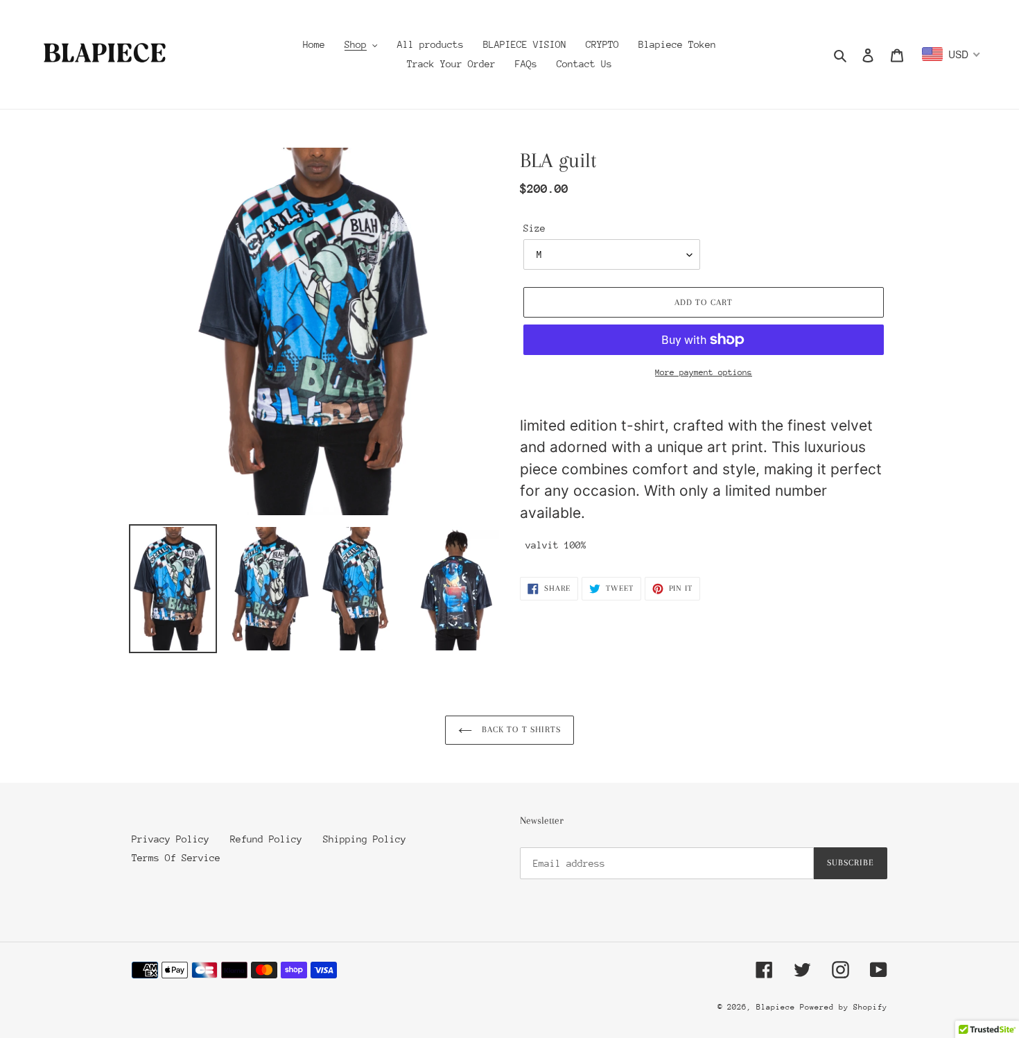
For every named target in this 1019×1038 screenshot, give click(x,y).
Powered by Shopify (843, 1007)
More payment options (703, 372)
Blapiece (778, 1007)
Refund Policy (266, 839)
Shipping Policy (364, 839)
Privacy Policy (170, 839)
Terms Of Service (176, 857)
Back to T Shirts (520, 729)
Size (534, 228)
